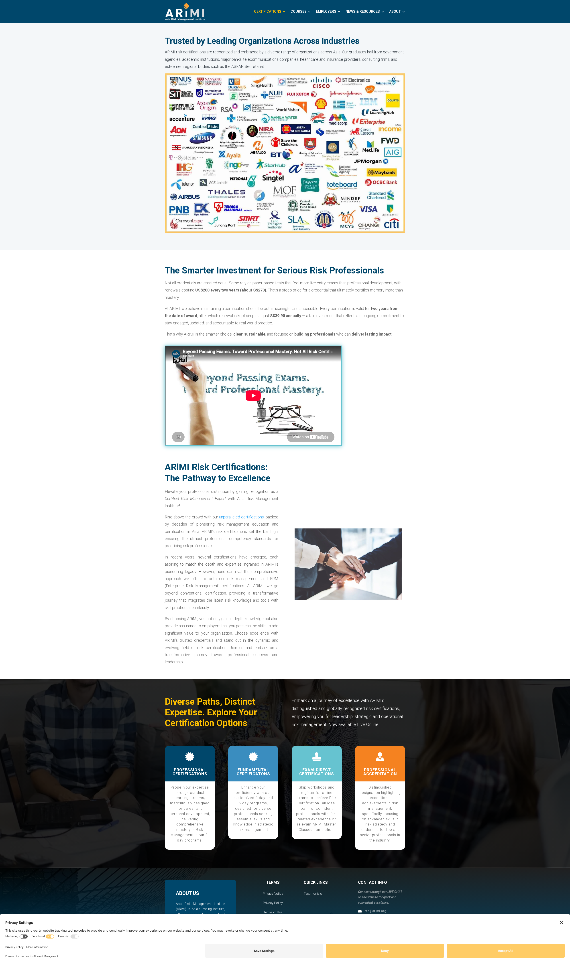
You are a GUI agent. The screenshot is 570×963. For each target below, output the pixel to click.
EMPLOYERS (326, 11)
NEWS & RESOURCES (363, 11)
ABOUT (395, 11)
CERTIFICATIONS (267, 11)
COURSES (299, 11)
